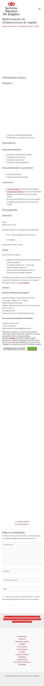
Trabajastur (22, 657)
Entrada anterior (22, 521)
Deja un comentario (9, 26)
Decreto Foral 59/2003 (15, 191)
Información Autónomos (22, 662)
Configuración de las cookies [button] (14, 349)
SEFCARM (22, 665)
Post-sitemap (22, 647)
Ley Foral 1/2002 (13, 189)
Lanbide (22, 652)
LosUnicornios (22, 659)
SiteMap (22, 644)
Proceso (5, 250)
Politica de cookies (22, 641)
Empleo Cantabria (22, 654)
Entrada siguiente (22, 524)
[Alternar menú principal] (39, 8)
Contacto (22, 639)
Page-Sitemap (22, 649)
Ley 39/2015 (24, 283)
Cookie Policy (22, 636)
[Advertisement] (22, 53)
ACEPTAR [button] (32, 349)
